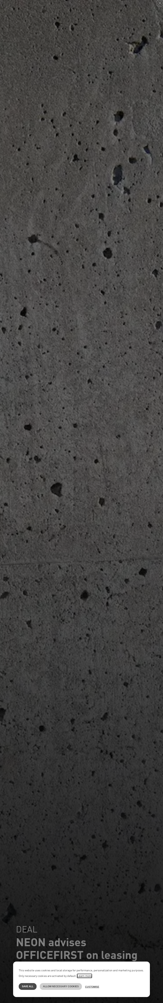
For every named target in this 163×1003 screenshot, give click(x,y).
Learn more (84, 975)
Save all (27, 986)
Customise (92, 986)
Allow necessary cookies (61, 986)
